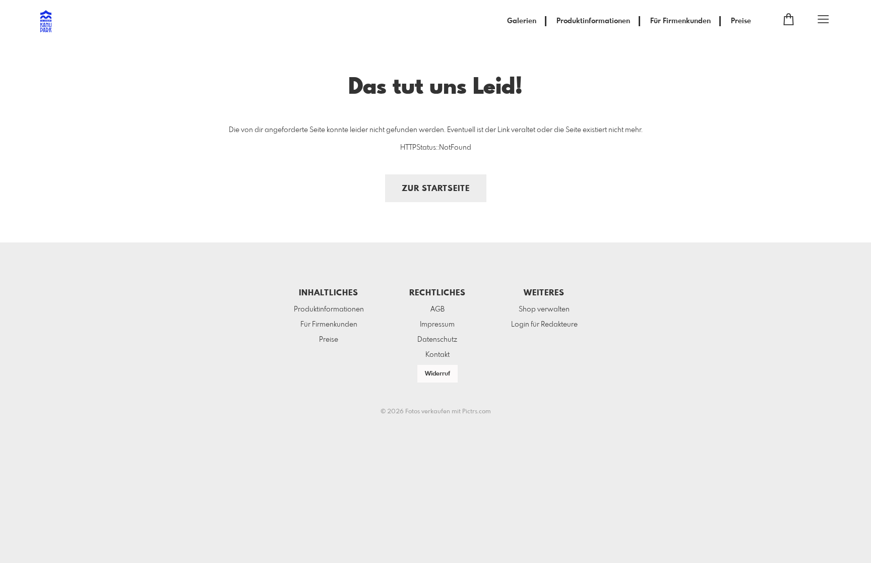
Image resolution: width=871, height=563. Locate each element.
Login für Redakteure (544, 324)
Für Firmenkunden (680, 21)
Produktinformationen (593, 21)
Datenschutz (437, 339)
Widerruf (437, 374)
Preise (741, 21)
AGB (437, 309)
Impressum (437, 324)
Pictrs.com (476, 412)
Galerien (521, 21)
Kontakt (437, 354)
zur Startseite (436, 188)
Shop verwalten (544, 309)
